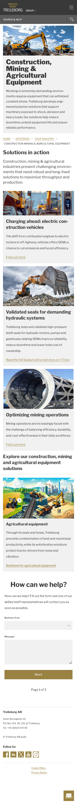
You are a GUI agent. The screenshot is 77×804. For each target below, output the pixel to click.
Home (6, 138)
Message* (9, 636)
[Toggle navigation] (70, 7)
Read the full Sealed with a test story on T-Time (38, 360)
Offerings (23, 138)
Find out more (15, 257)
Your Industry (44, 138)
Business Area (12, 617)
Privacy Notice (39, 772)
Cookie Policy (38, 768)
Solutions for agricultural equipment (31, 565)
